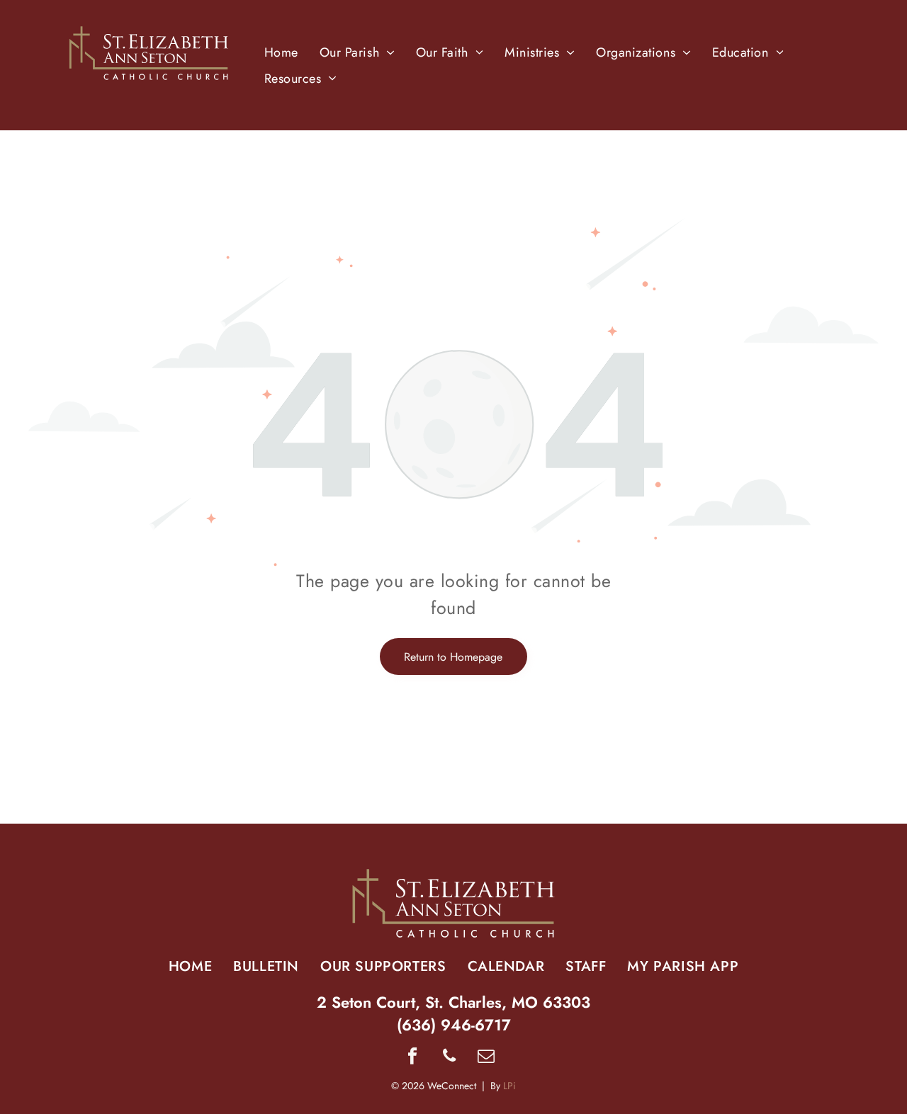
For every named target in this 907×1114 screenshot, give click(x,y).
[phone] (449, 1057)
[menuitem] (281, 52)
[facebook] (412, 1057)
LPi (509, 1086)
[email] (486, 1057)
